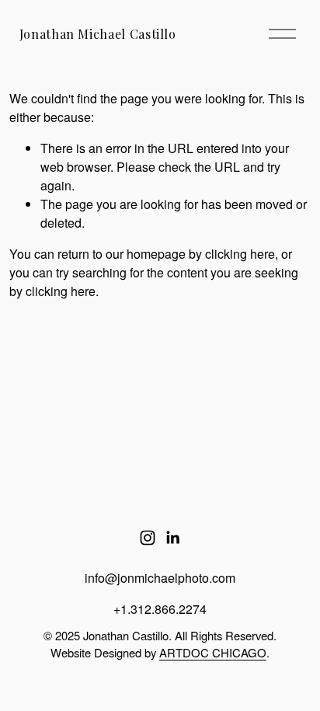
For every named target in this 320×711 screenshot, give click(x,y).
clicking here (240, 254)
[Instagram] (147, 537)
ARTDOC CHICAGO (212, 652)
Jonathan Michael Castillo (97, 34)
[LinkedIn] (172, 537)
